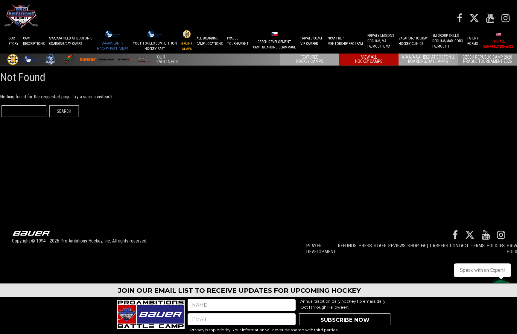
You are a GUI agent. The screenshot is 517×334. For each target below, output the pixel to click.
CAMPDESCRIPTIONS (34, 41)
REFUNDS (347, 245)
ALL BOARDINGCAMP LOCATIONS (210, 41)
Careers (439, 245)
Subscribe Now (344, 320)
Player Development (321, 248)
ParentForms (473, 41)
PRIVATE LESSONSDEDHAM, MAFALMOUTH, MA (380, 40)
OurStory (13, 41)
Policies (495, 245)
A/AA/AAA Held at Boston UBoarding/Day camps (70, 41)
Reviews (397, 245)
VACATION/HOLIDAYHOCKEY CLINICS (413, 41)
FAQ (424, 245)
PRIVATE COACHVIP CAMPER (311, 41)
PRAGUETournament (238, 41)
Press (365, 245)
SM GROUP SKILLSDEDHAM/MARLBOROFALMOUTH (447, 40)
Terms (478, 245)
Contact (459, 245)
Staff (380, 245)
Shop (413, 245)
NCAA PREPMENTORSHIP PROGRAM (345, 41)
